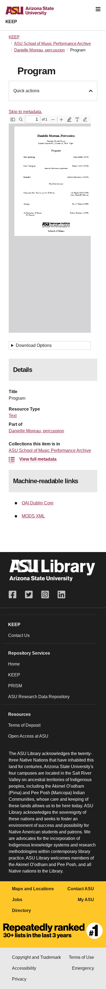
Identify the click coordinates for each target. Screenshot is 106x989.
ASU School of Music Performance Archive (52, 43)
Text (13, 415)
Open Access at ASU (28, 736)
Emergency (83, 968)
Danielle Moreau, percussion (39, 50)
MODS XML (33, 516)
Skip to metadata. (25, 111)
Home (14, 664)
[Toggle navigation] (98, 9)
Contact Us (19, 635)
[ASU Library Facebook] (15, 594)
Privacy (19, 979)
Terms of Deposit (24, 725)
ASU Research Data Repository (39, 696)
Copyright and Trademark (36, 957)
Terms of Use (81, 957)
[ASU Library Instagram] (45, 594)
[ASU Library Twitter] (29, 594)
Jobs (17, 899)
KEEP (11, 21)
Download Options (34, 345)
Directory (21, 910)
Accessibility (24, 968)
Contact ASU (80, 888)
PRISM (15, 685)
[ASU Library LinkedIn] (61, 594)
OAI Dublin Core (38, 503)
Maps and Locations (33, 888)
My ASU (86, 899)
